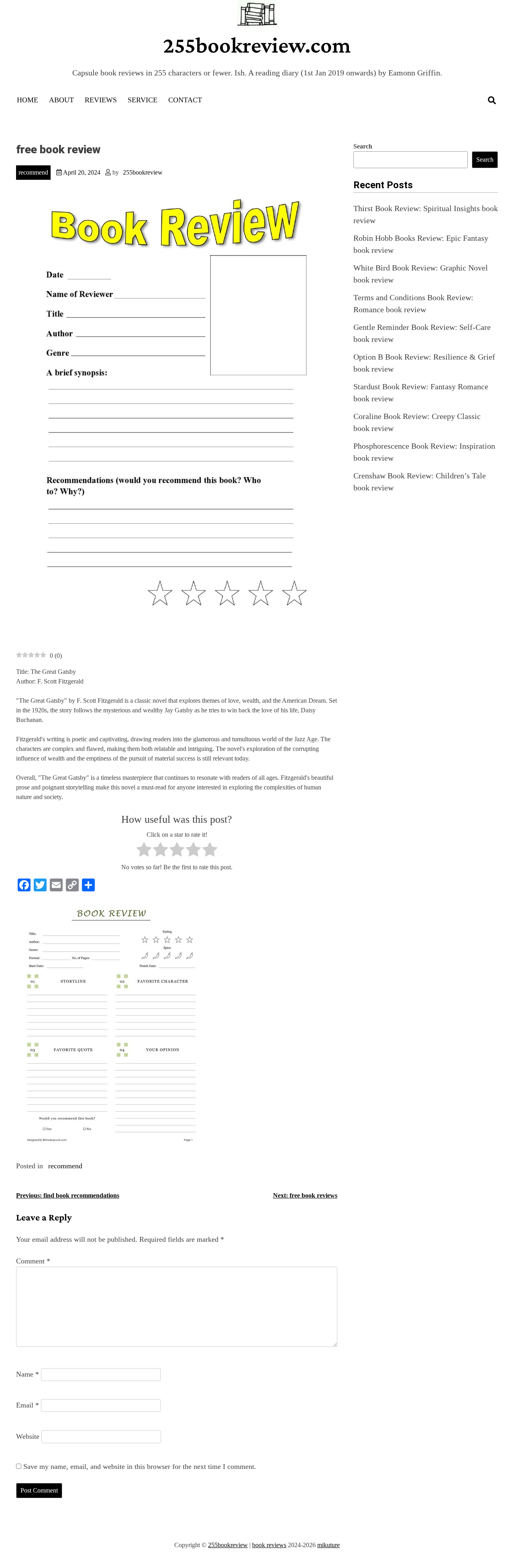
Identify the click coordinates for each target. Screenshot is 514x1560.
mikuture (328, 1545)
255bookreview (143, 172)
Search (362, 146)
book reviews (269, 1545)
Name (27, 1374)
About (61, 100)
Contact (185, 100)
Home (27, 100)
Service (142, 100)
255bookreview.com (257, 45)
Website (27, 1436)
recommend (33, 172)
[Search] (492, 100)
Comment (33, 1261)
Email (27, 1405)
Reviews (101, 100)
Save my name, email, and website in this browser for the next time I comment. (139, 1466)
